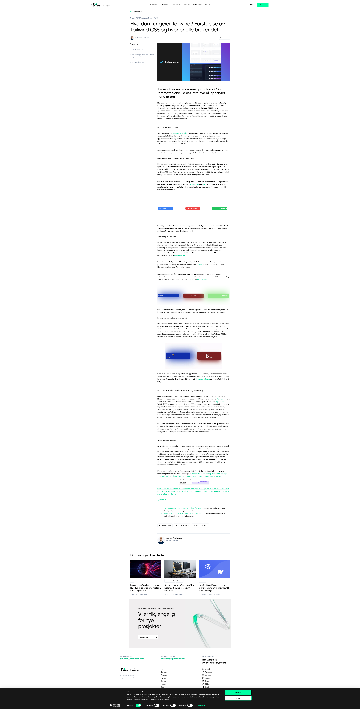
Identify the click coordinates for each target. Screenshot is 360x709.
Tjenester (164, 672)
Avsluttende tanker (138, 62)
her (200, 264)
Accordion (221, 399)
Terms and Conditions (131, 677)
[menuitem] (249, 10)
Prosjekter (164, 675)
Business (179, 581)
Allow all (238, 692)
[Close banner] (254, 690)
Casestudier (177, 5)
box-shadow (202, 279)
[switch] (156, 705)
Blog (162, 687)
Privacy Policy (122, 677)
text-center (194, 184)
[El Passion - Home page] (97, 5)
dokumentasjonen (202, 379)
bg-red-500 (220, 401)
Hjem (162, 669)
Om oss (207, 5)
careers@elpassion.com (172, 659)
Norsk (249, 23)
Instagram (208, 678)
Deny (238, 698)
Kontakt (262, 5)
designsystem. (180, 255)
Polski (249, 10)
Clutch (207, 687)
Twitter (207, 681)
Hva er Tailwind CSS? (139, 49)
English (249, 19)
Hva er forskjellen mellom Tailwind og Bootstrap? (143, 56)
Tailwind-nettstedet (179, 133)
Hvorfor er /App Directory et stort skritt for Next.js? (184, 508)
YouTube (208, 675)
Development (224, 38)
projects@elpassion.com (132, 659)
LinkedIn (207, 669)
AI (132, 581)
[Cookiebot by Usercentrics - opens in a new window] (115, 705)
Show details (200, 705)
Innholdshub (197, 5)
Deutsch (249, 14)
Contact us (144, 637)
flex (204, 184)
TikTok (207, 684)
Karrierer (187, 5)
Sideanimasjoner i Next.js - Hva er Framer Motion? (183, 513)
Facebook (208, 672)
